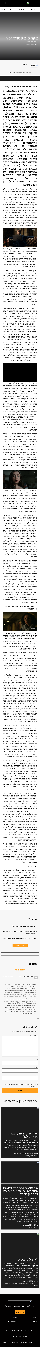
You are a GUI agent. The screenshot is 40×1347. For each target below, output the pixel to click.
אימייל (35, 1067)
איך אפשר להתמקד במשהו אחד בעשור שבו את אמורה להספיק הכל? (20, 1191)
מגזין (23, 1283)
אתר (36, 1075)
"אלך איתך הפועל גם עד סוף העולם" (22, 1135)
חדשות (33, 9)
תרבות (28, 44)
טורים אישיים (34, 1156)
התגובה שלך (33, 1035)
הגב (38, 1018)
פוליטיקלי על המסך (10, 1283)
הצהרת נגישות (16, 1336)
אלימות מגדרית (17, 9)
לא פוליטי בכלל (28, 1259)
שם (36, 1059)
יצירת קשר (20, 1312)
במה (36, 1283)
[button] (29, 1318)
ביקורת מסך (33, 44)
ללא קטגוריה (30, 1283)
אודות (35, 1318)
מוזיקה (19, 1283)
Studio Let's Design (27, 1342)
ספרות (36, 1227)
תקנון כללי (25, 1336)
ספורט (27, 1156)
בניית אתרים (6, 1342)
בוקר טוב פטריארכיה (22, 38)
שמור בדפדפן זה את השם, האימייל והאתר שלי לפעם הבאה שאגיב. (21, 1085)
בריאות (15, 1318)
